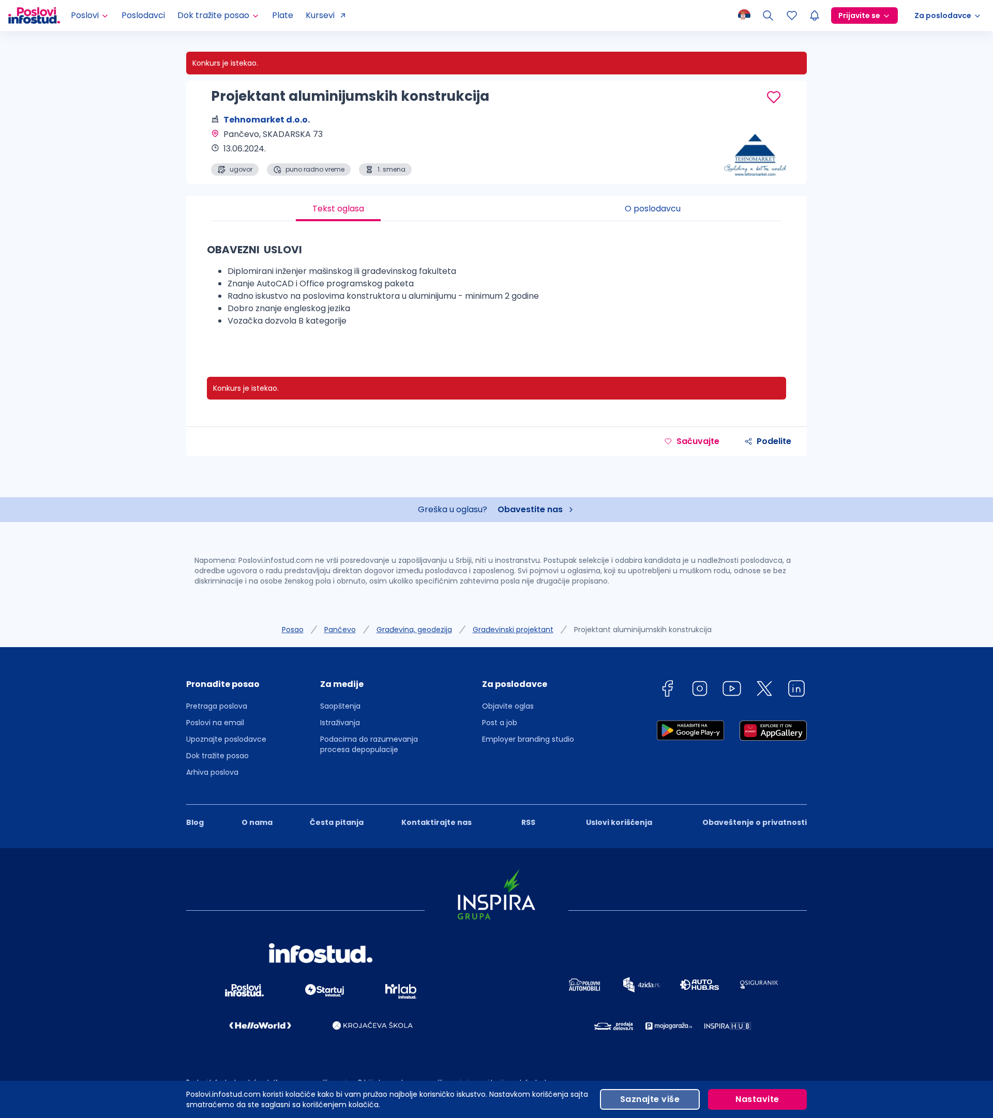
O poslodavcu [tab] (653, 209)
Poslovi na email (215, 722)
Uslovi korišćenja (619, 822)
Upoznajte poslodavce (226, 739)
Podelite (774, 441)
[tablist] (496, 208)
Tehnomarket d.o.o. (266, 120)
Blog (195, 822)
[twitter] (764, 690)
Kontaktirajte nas (436, 822)
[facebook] (667, 690)
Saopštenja (340, 706)
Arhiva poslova (212, 772)
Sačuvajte (697, 441)
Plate (282, 15)
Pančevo (340, 629)
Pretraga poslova (216, 706)
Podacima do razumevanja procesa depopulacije (369, 744)
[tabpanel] (496, 288)
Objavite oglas (508, 706)
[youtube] (731, 690)
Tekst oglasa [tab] (338, 209)
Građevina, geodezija (414, 629)
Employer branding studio (528, 739)
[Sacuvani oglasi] (791, 15)
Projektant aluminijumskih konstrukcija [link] (643, 629)
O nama (257, 822)
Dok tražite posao (217, 756)
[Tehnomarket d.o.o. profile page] (755, 150)
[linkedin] (796, 690)
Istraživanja (340, 722)
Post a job (499, 722)
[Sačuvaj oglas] (773, 97)
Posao (293, 629)
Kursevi (320, 15)
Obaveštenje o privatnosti (754, 822)
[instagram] (699, 690)
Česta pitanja (337, 822)
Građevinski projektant (513, 629)
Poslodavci (143, 15)
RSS (528, 822)
